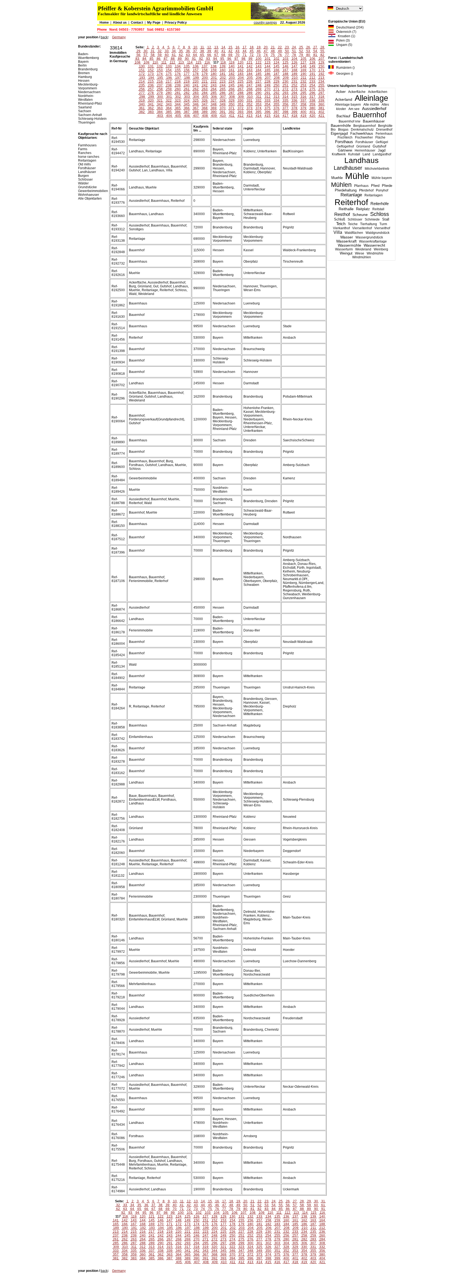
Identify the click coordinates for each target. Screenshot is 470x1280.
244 (222, 85)
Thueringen (86, 122)
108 (137, 62)
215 (150, 81)
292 (276, 93)
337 (303, 100)
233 (312, 81)
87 (165, 59)
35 (181, 51)
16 (237, 47)
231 (294, 81)
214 (142, 81)
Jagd (381, 150)
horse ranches (88, 157)
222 (213, 81)
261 (186, 89)
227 (258, 81)
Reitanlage (351, 194)
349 (222, 104)
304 (196, 97)
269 (258, 89)
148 (303, 66)
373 (249, 108)
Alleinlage (371, 98)
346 (195, 104)
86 (158, 59)
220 (195, 81)
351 (240, 104)
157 (195, 70)
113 (181, 62)
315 (294, 97)
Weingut (346, 253)
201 (214, 78)
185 (258, 74)
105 (303, 59)
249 (267, 85)
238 (168, 85)
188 (285, 74)
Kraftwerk (339, 154)
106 (312, 59)
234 (321, 81)
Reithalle (346, 209)
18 (251, 47)
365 (177, 108)
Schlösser (355, 219)
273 (294, 89)
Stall (385, 219)
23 (287, 47)
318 (321, 97)
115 (198, 62)
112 (172, 62)
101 (267, 59)
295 (303, 93)
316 (303, 97)
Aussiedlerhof (374, 108)
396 (267, 112)
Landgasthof (382, 154)
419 (303, 116)
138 (213, 66)
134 (177, 66)
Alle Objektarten (90, 198)
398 (285, 112)
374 (258, 108)
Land (366, 154)
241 (195, 85)
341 (150, 104)
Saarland (85, 107)
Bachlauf (343, 116)
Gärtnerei (345, 150)
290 (258, 93)
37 (195, 51)
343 (168, 104)
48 (273, 51)
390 (213, 112)
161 (231, 70)
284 (204, 93)
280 (168, 93)
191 (312, 74)
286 (222, 93)
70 (237, 55)
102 (276, 59)
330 (240, 100)
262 (195, 89)
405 (178, 116)
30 (145, 51)
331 (249, 100)
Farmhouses (87, 145)
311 (258, 97)
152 (150, 70)
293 (285, 93)
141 (240, 66)
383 (150, 112)
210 (294, 78)
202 (223, 78)
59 (159, 55)
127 (303, 62)
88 (172, 59)
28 (322, 47)
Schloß (339, 219)
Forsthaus (344, 141)
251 (285, 85)
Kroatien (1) (345, 36)
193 (142, 78)
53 (308, 51)
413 (249, 116)
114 (189, 62)
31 (152, 51)
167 (285, 70)
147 (294, 66)
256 (142, 89)
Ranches (84, 153)
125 (285, 62)
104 (294, 59)
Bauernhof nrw (349, 121)
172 (142, 74)
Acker (341, 91)
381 (321, 108)
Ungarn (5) (343, 45)
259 (168, 89)
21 (273, 47)
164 (258, 70)
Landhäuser (348, 168)
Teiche (353, 224)
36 (188, 51)
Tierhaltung (368, 224)
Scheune (360, 215)
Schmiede (372, 219)
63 (188, 55)
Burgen (83, 176)
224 (231, 81)
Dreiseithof (384, 129)
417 (285, 116)
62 (181, 55)
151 (142, 70)
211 (303, 78)
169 (303, 70)
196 (169, 78)
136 (195, 66)
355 (276, 104)
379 (303, 108)
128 (312, 62)
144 (267, 66)
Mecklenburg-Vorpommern (88, 86)
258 (159, 89)
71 (244, 55)
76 (280, 55)
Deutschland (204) (349, 27)
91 (194, 59)
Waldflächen (354, 233)
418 (294, 116)
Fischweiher (364, 137)
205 (249, 78)
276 (321, 89)
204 (241, 78)
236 (150, 85)
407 (196, 116)
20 (265, 47)
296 (312, 93)
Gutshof (379, 146)
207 (267, 78)
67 (216, 55)
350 (231, 104)
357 (294, 104)
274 (303, 89)
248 (258, 85)
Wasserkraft (346, 241)
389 (204, 112)
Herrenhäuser (365, 150)
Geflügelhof (345, 146)
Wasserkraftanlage (373, 241)
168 (294, 70)
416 (276, 116)
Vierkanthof (341, 228)
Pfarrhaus (361, 186)
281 (177, 93)
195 (160, 78)
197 (178, 78)
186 (267, 74)
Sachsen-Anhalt (90, 115)
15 (230, 47)
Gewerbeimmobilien (93, 191)
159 (213, 70)
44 (244, 51)
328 (222, 100)
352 (249, 104)
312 (267, 97)
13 (216, 47)
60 (166, 55)
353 (258, 104)
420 (312, 116)
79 (301, 55)
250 (276, 85)
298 (142, 97)
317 (312, 97)
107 (321, 59)
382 (142, 112)
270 (267, 89)
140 (231, 66)
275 (312, 89)
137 (204, 66)
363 (159, 108)
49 (280, 51)
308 (232, 97)
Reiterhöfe (379, 203)
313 (276, 97)
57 (145, 55)
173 (150, 74)
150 (321, 66)
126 (294, 62)
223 (222, 81)
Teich (340, 223)
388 (195, 112)
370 (222, 108)
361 (142, 108)
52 (301, 51)
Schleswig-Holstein (92, 119)
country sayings (265, 22)
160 (222, 70)
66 (209, 55)
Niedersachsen (89, 92)
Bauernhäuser (374, 121)
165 (267, 70)
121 (249, 62)
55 (322, 51)
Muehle (337, 178)
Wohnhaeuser (88, 195)
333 (267, 100)
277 (142, 93)
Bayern (83, 62)
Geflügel (382, 142)
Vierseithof (382, 228)
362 (150, 108)
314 (285, 97)
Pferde (387, 186)
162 (240, 70)
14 (223, 47)
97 (236, 59)
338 (312, 100)
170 (312, 70)
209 (285, 78)
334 (276, 100)
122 (258, 62)
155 (177, 70)
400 (303, 112)
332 (258, 100)
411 (231, 116)
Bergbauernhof (364, 126)
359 (312, 104)
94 (215, 59)
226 (249, 81)
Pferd (375, 186)
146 (285, 66)
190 (303, 74)
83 (137, 59)
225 (240, 81)
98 (243, 59)
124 (276, 62)
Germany (119, 37)
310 (249, 97)
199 (196, 78)
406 (187, 116)
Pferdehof (366, 190)
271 (276, 89)
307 (223, 97)
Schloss (379, 214)
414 (258, 116)
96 (229, 59)
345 (186, 104)
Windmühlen (361, 257)
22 (280, 47)
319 (142, 100)
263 (204, 89)
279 (159, 93)
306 (214, 97)
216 (159, 81)
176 (177, 74)
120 (240, 62)
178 (195, 74)
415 (267, 116)
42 (230, 51)
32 (159, 51)
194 (151, 78)
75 (273, 55)
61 (174, 55)
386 (177, 112)
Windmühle (375, 253)
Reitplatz (363, 209)
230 (285, 81)
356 (285, 104)
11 (202, 47)
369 (213, 108)
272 (285, 89)
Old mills (84, 164)
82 (322, 55)
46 (258, 51)
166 (276, 70)
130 (142, 66)
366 (186, 108)
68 (223, 55)
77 (287, 55)
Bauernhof (370, 115)
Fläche (380, 137)
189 (294, 74)
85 (151, 59)
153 (159, 70)
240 (186, 85)
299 (151, 97)
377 (285, 108)
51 (294, 51)
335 (285, 100)
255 (321, 85)
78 (294, 55)
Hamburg (85, 77)
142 (249, 66)
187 (276, 74)
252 (294, 85)
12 (209, 47)
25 (301, 47)
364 (168, 108)
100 (258, 59)
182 (231, 74)
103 (285, 59)
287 (231, 93)
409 (214, 116)
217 (168, 81)
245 (231, 85)
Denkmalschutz (362, 129)
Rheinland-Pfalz (90, 103)
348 (213, 104)
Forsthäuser (364, 142)
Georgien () (343, 74)
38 (202, 51)
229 (276, 81)
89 (180, 59)
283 (195, 93)
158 (204, 70)
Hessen (83, 81)
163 (249, 70)
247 (249, 85)
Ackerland (343, 99)
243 (213, 85)
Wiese (359, 253)
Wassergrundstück (369, 237)
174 (159, 74)
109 (146, 62)
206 (258, 78)
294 (294, 93)
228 (267, 81)
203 (232, 78)
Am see (354, 109)
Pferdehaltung (346, 190)
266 (231, 89)
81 (315, 55)
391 (222, 112)
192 (321, 74)
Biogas (343, 129)
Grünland (363, 146)
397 (276, 112)
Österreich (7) (345, 32)
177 (186, 74)
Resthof (342, 214)
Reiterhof (351, 202)
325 (195, 100)
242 (204, 85)
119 (231, 62)
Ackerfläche (357, 92)
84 (144, 59)
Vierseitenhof (362, 228)
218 (177, 81)
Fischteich (345, 137)
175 (168, 74)
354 (267, 104)
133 (168, 66)
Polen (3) (342, 40)
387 (186, 112)
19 (258, 47)
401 (312, 112)
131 (150, 66)
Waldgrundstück (377, 233)
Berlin (82, 65)
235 (142, 85)
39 (209, 51)
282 (186, 93)
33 (166, 51)
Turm (383, 224)
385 (168, 112)
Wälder (83, 183)
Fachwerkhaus (361, 133)
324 (186, 100)
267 (240, 89)
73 (258, 55)
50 (287, 51)
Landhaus (361, 160)
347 (204, 104)
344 (177, 104)
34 (174, 51)
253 (303, 85)
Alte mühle (371, 104)
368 (204, 108)
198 (187, 78)
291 (267, 93)
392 (231, 112)
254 (312, 85)
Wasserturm (344, 249)
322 (168, 100)
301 (169, 97)
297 (321, 93)
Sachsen (84, 111)
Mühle (357, 176)
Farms (82, 149)
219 (186, 81)
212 (312, 78)
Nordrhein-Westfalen (86, 98)
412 (240, 116)
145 (276, 66)
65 (202, 55)
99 (250, 59)
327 (213, 100)
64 (195, 55)
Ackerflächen (377, 92)
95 (222, 59)
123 (267, 62)
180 (213, 74)
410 (223, 116)
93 (208, 59)
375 (267, 108)
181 (222, 74)
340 (142, 104)
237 (159, 85)
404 (169, 116)
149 (312, 66)
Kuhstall (354, 154)
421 (321, 116)
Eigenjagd (339, 133)
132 (159, 66)
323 (177, 100)
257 (150, 89)
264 (213, 89)
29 (138, 51)
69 (230, 55)
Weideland (363, 249)
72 (251, 55)
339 (321, 100)
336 (294, 100)
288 (240, 93)
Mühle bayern (382, 178)
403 (160, 116)
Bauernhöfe (341, 125)
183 (240, 74)
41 (223, 51)
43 (237, 51)
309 (241, 97)
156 (186, 70)
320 (150, 100)
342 (159, 104)
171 (321, 70)
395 (258, 112)
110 (155, 62)
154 (168, 70)
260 (177, 89)
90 (187, 59)
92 (201, 59)
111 (163, 62)
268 (249, 89)
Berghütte (385, 126)
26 (308, 47)
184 (249, 74)
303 (187, 97)
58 (152, 55)
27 (315, 47)
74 (265, 55)
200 (205, 78)
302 (178, 97)
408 (205, 116)
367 (195, 108)
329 (231, 100)
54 (315, 51)
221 (204, 81)
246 (240, 85)
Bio (333, 129)
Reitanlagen (373, 195)
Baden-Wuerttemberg (88, 56)
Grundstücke (87, 187)
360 (321, 104)
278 (150, 93)
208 (276, 78)
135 (186, 66)
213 (321, 78)
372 (240, 108)
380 (312, 108)
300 (160, 97)
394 (249, 112)
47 (265, 51)
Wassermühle (349, 245)
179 (204, 74)
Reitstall (378, 209)
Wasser (346, 237)
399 (294, 112)
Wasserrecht (374, 245)
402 (321, 112)
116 (207, 62)
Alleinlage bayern (348, 104)
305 (205, 97)
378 (294, 108)
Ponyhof (382, 190)
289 (249, 93)
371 (231, 108)
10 (195, 47)
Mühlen (341, 184)
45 (251, 51)
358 (303, 104)
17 (244, 47)
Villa (337, 232)
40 (216, 51)
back (104, 37)
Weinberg (381, 249)
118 (223, 62)
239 (177, 85)
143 (258, 66)
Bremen (84, 73)
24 (294, 47)
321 (159, 100)
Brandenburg (88, 69)
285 (213, 93)
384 (159, 112)
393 (240, 112)
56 (138, 55)
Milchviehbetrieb (377, 169)
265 (222, 89)
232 (303, 81)
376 (276, 108)
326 (204, 100)
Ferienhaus (384, 134)
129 (321, 62)
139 (222, 66)
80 (308, 55)
